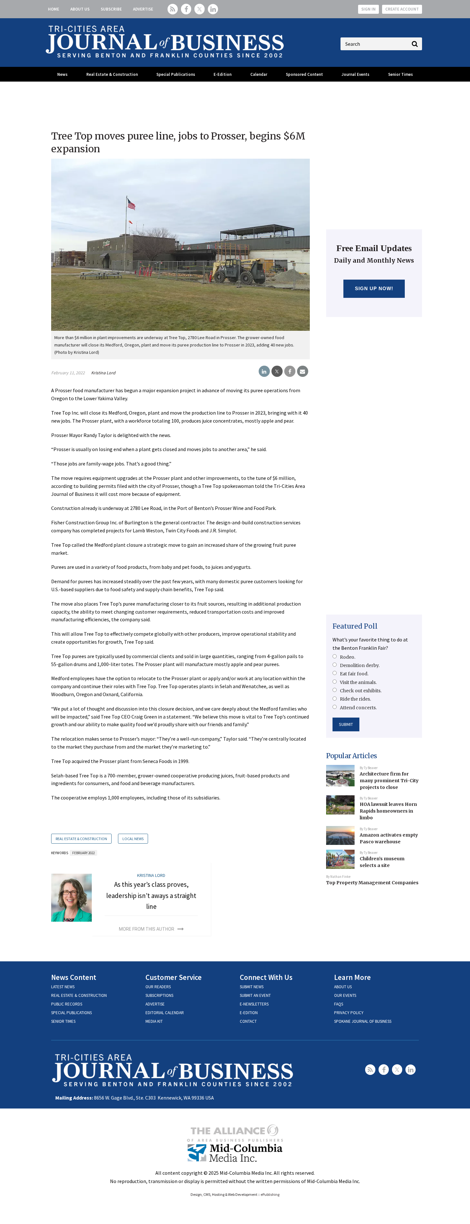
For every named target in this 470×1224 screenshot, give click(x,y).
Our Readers (158, 987)
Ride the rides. (355, 699)
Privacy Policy (349, 1012)
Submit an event (255, 995)
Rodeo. (347, 657)
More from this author (146, 929)
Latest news (62, 987)
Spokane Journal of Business (362, 1021)
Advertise (143, 9)
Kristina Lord (103, 373)
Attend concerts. (358, 708)
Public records (66, 1004)
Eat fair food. (354, 674)
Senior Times (400, 74)
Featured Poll (355, 626)
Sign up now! (374, 288)
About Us (80, 9)
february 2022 (83, 853)
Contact (248, 1021)
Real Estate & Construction (112, 74)
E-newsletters (254, 1004)
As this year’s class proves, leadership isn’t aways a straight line (151, 895)
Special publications (71, 1012)
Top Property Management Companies (372, 883)
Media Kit (154, 1021)
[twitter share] (277, 371)
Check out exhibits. (360, 691)
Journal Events (355, 74)
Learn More (352, 977)
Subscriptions (159, 995)
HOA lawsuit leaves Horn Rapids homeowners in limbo (388, 810)
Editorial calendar (164, 1012)
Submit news (251, 987)
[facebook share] (289, 371)
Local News (133, 838)
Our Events (345, 995)
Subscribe (111, 9)
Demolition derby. (360, 665)
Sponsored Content (304, 74)
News (62, 74)
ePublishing (270, 1194)
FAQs (338, 1004)
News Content (73, 977)
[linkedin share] (264, 371)
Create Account (402, 9)
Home (53, 9)
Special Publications (175, 74)
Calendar (258, 74)
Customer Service (173, 977)
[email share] (302, 371)
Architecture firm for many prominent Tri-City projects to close (389, 780)
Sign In (368, 9)
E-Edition (222, 74)
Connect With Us (266, 977)
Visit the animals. (358, 682)
